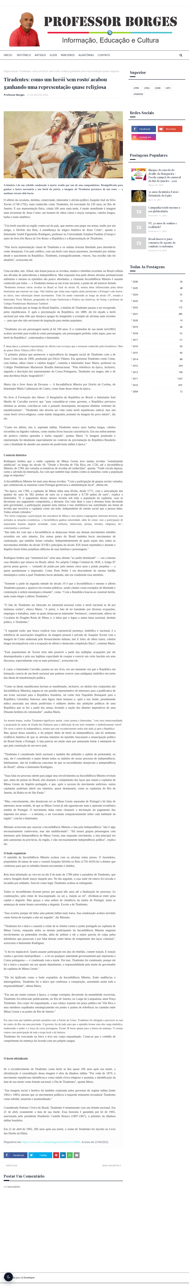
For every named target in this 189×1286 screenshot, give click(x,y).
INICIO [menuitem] (8, 55)
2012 (157, 372)
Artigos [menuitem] (40, 55)
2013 (157, 365)
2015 (157, 352)
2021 (157, 314)
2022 (157, 307)
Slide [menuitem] (53, 55)
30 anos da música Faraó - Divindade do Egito (164, 193)
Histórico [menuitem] (24, 55)
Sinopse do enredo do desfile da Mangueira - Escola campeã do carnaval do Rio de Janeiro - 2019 (164, 175)
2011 (157, 378)
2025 (157, 288)
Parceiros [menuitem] (68, 55)
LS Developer (28, 1277)
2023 (157, 301)
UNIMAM (138, 94)
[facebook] (143, 129)
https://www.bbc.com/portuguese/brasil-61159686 (51, 1142)
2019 (157, 326)
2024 (157, 294)
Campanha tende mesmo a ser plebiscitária (164, 209)
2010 (157, 385)
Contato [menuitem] (104, 55)
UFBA (147, 88)
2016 (157, 346)
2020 (157, 320)
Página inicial (10, 71)
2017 (157, 339)
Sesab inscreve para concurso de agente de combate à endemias (162, 242)
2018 (157, 333)
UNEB (158, 88)
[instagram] (143, 137)
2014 (157, 359)
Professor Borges (14, 94)
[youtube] (170, 129)
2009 (157, 391)
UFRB (136, 88)
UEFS (168, 88)
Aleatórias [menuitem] (86, 55)
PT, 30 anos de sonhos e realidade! (162, 225)
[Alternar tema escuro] (8, 1277)
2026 (157, 281)
